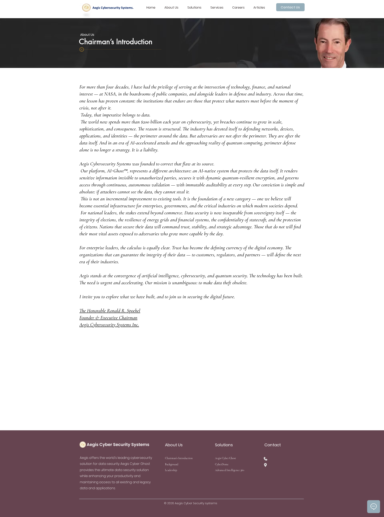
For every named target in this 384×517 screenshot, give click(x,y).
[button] (172, 7)
